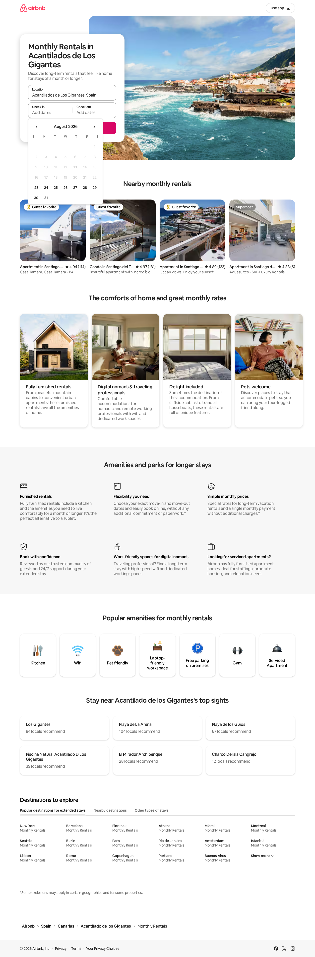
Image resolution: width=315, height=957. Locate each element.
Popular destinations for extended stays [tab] (53, 810)
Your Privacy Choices (102, 948)
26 (65, 187)
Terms (76, 948)
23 (36, 187)
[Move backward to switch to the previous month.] (36, 126)
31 (46, 198)
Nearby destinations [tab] (110, 810)
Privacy (60, 948)
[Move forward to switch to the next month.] (94, 126)
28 (85, 187)
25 (56, 187)
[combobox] (72, 95)
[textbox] (50, 112)
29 (95, 187)
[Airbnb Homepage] (32, 8)
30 (36, 198)
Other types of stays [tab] (152, 810)
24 (46, 187)
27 (75, 187)
